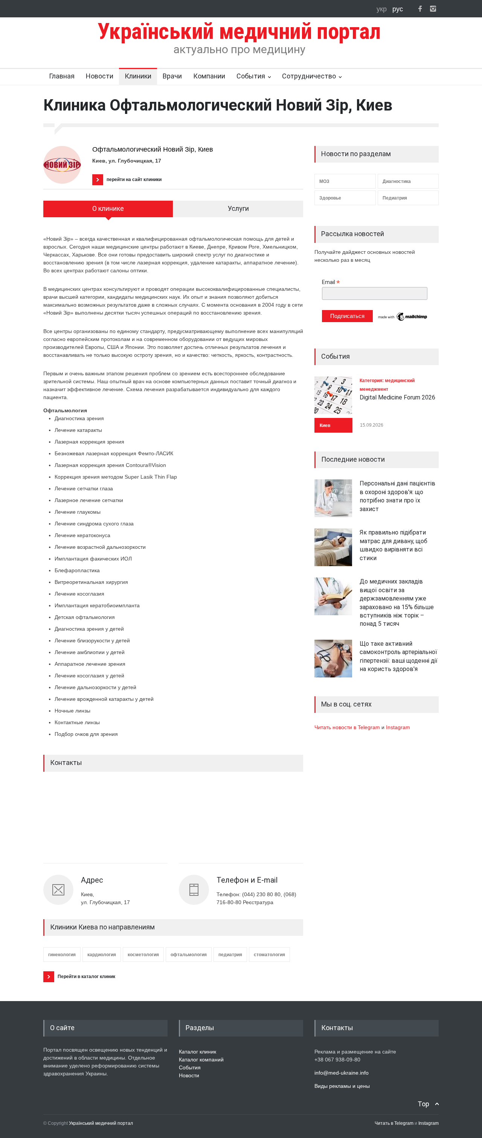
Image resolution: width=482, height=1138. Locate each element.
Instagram (398, 727)
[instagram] (433, 8)
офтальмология (189, 954)
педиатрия (230, 954)
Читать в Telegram (395, 1123)
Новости (99, 76)
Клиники (138, 76)
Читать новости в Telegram (347, 727)
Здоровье (330, 198)
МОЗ (324, 181)
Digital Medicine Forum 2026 (397, 397)
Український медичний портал (101, 1123)
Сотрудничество (309, 76)
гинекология (62, 954)
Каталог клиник (197, 1052)
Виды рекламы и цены (342, 1086)
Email (331, 282)
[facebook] (420, 8)
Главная (62, 76)
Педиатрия (395, 198)
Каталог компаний (201, 1060)
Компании (209, 76)
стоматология (269, 954)
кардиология (101, 954)
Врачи (172, 76)
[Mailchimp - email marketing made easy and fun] (403, 320)
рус (397, 9)
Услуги (238, 208)
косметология (143, 954)
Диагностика (397, 181)
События (250, 76)
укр (383, 9)
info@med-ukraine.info (341, 1073)
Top (423, 1104)
